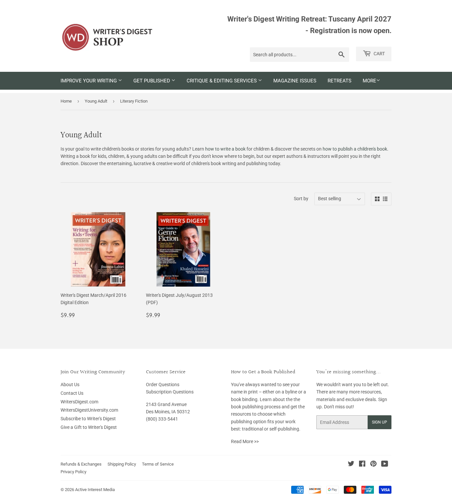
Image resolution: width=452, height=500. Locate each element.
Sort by (301, 198)
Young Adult (96, 101)
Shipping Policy (122, 464)
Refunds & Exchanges (81, 464)
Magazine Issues (294, 81)
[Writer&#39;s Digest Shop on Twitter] (351, 464)
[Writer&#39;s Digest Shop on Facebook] (362, 464)
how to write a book (225, 149)
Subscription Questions (170, 391)
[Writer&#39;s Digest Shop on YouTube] (384, 464)
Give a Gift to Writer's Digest (89, 427)
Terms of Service (158, 464)
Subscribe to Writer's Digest (88, 418)
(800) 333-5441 (162, 419)
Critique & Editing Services (222, 81)
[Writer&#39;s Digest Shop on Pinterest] (373, 464)
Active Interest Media (95, 489)
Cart (379, 53)
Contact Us (72, 393)
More (369, 81)
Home (66, 101)
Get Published (152, 81)
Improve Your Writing (89, 81)
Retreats (339, 81)
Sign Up (379, 422)
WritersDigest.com (79, 401)
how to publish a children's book (355, 149)
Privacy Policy (73, 471)
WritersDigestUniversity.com (89, 410)
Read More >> (245, 441)
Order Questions (162, 384)
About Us (70, 384)
